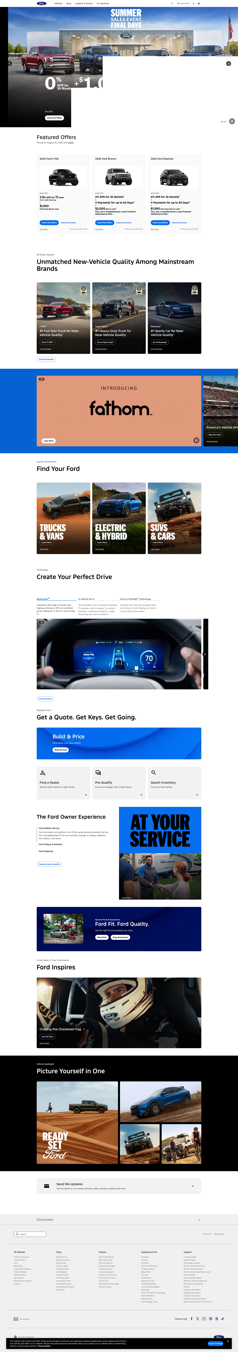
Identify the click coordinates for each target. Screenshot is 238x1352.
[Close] (228, 1343)
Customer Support (106, 1272)
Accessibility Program (65, 1287)
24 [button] (79, 608)
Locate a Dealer (190, 1257)
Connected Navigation (150, 1287)
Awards (17, 1284)
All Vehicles (18, 1278)
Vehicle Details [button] (44, 1043)
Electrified (18, 1266)
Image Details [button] (126, 898)
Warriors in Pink (147, 1281)
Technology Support (192, 1263)
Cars (15, 1263)
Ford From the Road (149, 1266)
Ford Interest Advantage (109, 1284)
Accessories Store (63, 1281)
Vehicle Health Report (193, 1278)
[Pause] (232, 121)
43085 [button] (71, 142)
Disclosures (45, 1220)
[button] (221, 121)
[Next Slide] (228, 63)
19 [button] (59, 835)
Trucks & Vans (20, 1260)
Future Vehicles (20, 1272)
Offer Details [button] (41, 111)
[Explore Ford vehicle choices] (181, 1144)
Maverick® (219, 1234)
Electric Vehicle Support (193, 1269)
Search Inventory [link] (63, 1260)
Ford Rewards (189, 1275)
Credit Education (106, 1269)
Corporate (145, 1257)
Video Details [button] (44, 549)
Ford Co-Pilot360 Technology (153, 1293)
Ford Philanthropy (148, 1284)
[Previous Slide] (9, 63)
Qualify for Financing (107, 1275)
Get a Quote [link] (61, 1263)
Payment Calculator (107, 1266)
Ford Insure (103, 1281)
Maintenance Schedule (193, 1284)
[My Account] (193, 3)
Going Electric (147, 1299)
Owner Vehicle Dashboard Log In (197, 1272)
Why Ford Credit (105, 1260)
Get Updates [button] (61, 1272)
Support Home (190, 1260)
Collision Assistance (192, 1296)
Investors (145, 1263)
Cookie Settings (215, 1343)
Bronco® (207, 1234)
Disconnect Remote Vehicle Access (198, 1301)
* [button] (62, 334)
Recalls (187, 1287)
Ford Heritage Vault (149, 1301)
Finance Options (105, 1263)
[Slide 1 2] (224, 121)
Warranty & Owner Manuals (195, 1281)
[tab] (56, 599)
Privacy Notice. (44, 1346)
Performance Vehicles (23, 1281)
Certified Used (20, 1275)
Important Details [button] (45, 349)
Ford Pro (144, 1275)
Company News (147, 1269)
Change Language (26, 1337)
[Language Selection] (198, 3)
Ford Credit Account (107, 1278)
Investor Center (105, 1287)
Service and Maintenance (194, 1266)
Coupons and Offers (192, 1290)
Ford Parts (60, 1290)
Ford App (145, 1290)
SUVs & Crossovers (21, 1257)
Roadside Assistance (192, 1293)
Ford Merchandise (63, 1284)
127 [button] (38, 614)
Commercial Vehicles (22, 1269)
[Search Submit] (172, 3)
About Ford (145, 1272)
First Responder (62, 1278)
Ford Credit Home (106, 1257)
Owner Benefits (147, 1296)
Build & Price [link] (61, 1257)
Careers (144, 1260)
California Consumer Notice (195, 1299)
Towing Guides (62, 1269)
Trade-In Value (62, 1266)
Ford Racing (146, 1278)
